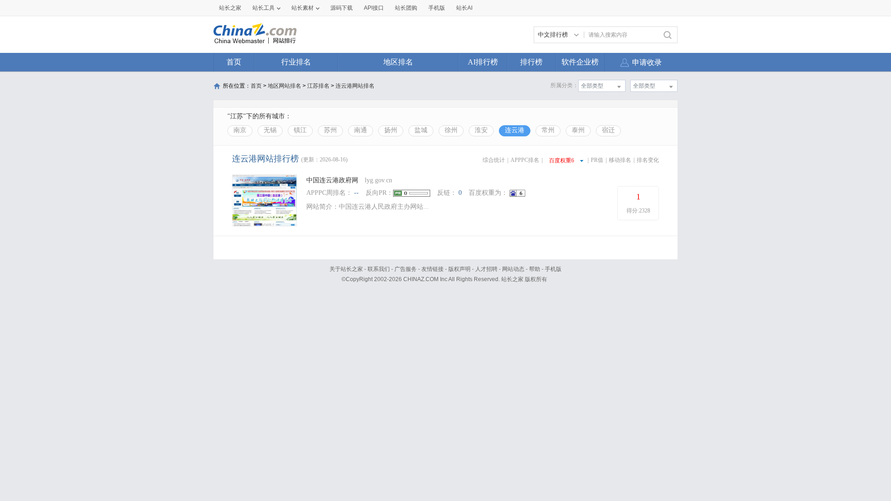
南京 (239, 130)
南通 (360, 130)
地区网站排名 (284, 86)
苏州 (330, 130)
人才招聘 (486, 269)
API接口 (374, 8)
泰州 (578, 130)
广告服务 (405, 269)
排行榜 (531, 62)
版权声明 (459, 269)
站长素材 (302, 8)
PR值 (597, 160)
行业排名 (296, 62)
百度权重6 (561, 160)
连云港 (514, 130)
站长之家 (230, 8)
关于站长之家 (346, 269)
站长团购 (406, 8)
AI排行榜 (483, 62)
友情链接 (432, 269)
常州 (548, 130)
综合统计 (494, 160)
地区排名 (398, 62)
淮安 (481, 130)
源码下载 (341, 8)
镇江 (300, 130)
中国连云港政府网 (332, 180)
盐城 (420, 130)
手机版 (553, 269)
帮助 (534, 269)
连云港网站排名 (355, 86)
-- (356, 192)
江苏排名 (318, 86)
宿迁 (608, 130)
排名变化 (648, 160)
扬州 (390, 130)
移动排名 (620, 160)
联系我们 (379, 269)
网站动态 (513, 269)
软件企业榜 (580, 62)
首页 (233, 62)
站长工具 (263, 8)
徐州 (451, 130)
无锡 (270, 130)
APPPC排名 (524, 160)
